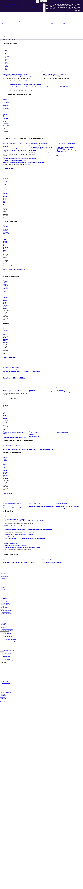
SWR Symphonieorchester (8, 633)
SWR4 (3, 589)
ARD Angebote (3, 662)
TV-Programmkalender (7, 630)
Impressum (2, 697)
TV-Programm (54, 23)
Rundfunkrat (5, 655)
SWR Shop (4, 623)
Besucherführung (6, 610)
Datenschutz (3, 695)
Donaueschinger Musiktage (8, 641)
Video (3, 23)
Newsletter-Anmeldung (7, 629)
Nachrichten (12, 6)
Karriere (4, 606)
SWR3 (3, 587)
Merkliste (52, 2)
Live (6, 32)
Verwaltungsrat (6, 656)
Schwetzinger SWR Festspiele (9, 639)
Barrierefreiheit (6, 612)
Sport (15, 4)
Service (1, 609)
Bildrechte (2, 694)
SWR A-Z (4, 627)
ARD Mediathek (28, 32)
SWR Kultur (5, 576)
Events (66, 23)
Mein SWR (46, 2)
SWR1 (3, 578)
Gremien (2, 652)
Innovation (4, 607)
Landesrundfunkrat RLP (8, 661)
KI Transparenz (3, 698)
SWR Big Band (5, 635)
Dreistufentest (5, 658)
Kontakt (4, 624)
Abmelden (65, 2)
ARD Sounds (5, 681)
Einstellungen (59, 2)
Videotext (4, 626)
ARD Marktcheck (6, 683)
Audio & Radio (33, 6)
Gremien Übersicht (6, 653)
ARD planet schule (6, 692)
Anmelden (44, 8)
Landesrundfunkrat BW (7, 659)
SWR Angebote (3, 573)
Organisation (5, 603)
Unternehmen (5, 601)
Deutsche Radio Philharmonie (9, 650)
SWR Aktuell (5, 575)
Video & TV (30, 6)
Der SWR (2, 600)
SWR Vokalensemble (7, 636)
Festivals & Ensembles (4, 632)
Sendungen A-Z (61, 23)
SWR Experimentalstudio (8, 638)
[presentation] (19, 72)
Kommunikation (6, 604)
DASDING (4, 598)
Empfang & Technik (6, 613)
